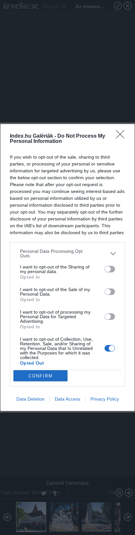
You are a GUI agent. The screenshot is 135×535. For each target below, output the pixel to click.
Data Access (67, 399)
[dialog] (67, 267)
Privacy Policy (104, 399)
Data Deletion (30, 399)
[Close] (122, 136)
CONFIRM (41, 375)
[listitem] (67, 253)
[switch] (110, 269)
